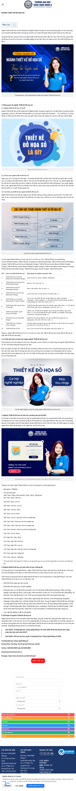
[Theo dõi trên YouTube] (52, 753)
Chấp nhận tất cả (35, 786)
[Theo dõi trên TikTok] (48, 753)
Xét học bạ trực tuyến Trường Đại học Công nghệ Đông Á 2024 (37, 636)
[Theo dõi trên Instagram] (45, 753)
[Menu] (2, 4)
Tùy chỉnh (19, 786)
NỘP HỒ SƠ (38, 661)
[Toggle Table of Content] (13, 25)
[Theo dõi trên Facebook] (41, 753)
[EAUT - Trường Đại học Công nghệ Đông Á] (38, 4)
